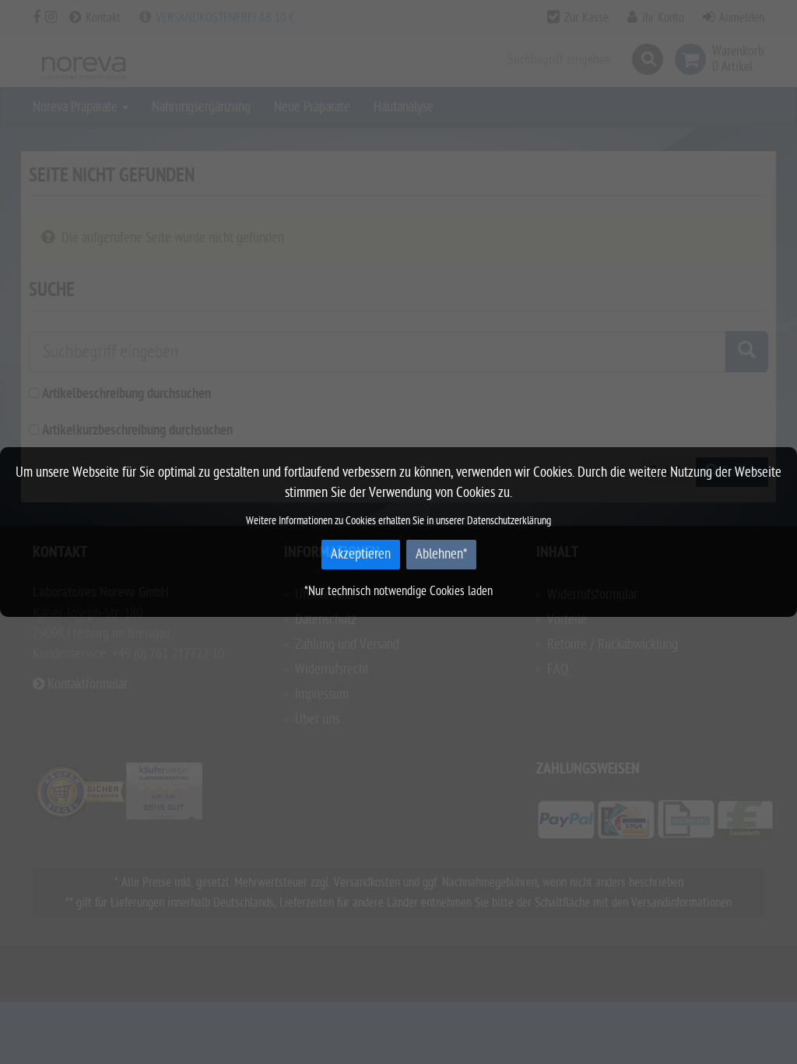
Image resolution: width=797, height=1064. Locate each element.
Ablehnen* (441, 554)
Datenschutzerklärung (509, 520)
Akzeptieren (361, 554)
